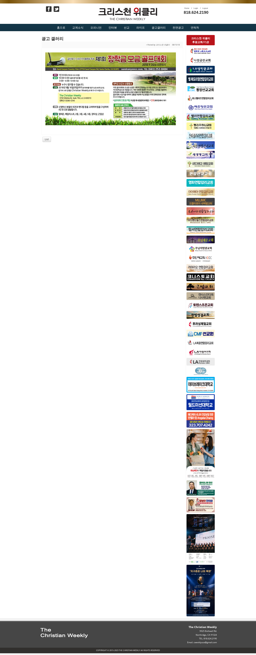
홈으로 (61, 27)
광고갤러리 (159, 27)
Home (186, 8)
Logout (205, 8)
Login (195, 8)
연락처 (195, 27)
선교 (126, 27)
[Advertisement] (112, 170)
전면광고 (178, 27)
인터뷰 (112, 27)
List (47, 139)
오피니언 (96, 27)
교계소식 (77, 27)
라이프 (140, 27)
